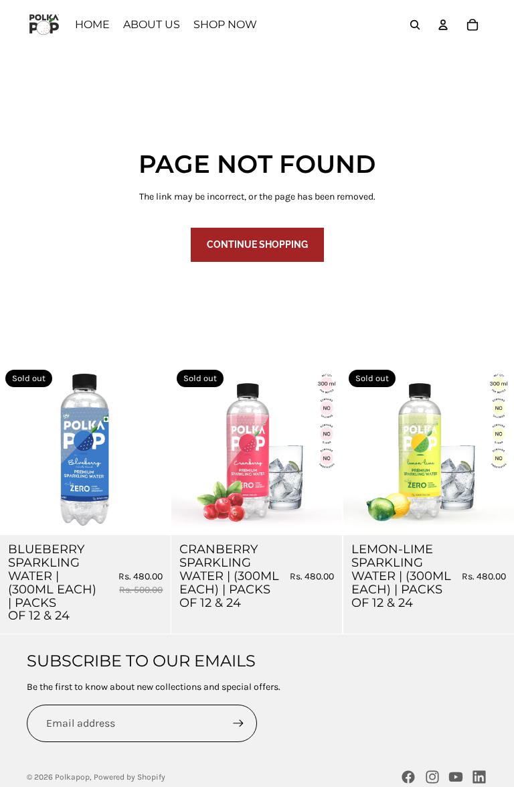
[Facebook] (408, 777)
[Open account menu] (443, 25)
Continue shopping (257, 244)
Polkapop (72, 777)
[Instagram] (432, 777)
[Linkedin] (479, 777)
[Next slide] (151, 450)
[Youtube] (456, 777)
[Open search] (415, 25)
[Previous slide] (20, 450)
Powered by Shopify (129, 777)
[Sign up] (238, 723)
